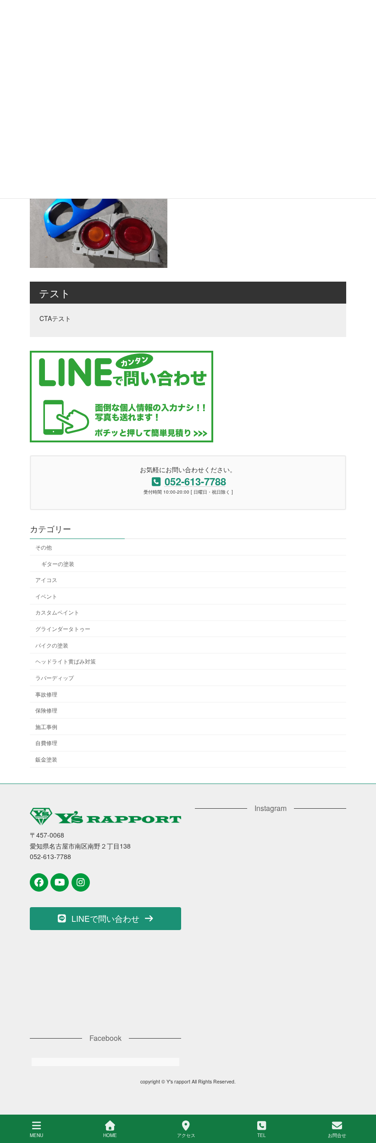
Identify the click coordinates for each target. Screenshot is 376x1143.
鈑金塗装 (46, 759)
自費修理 (46, 742)
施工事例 (46, 726)
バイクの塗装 (51, 644)
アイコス (46, 579)
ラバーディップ (54, 677)
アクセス (186, 1135)
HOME (110, 1135)
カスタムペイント (57, 612)
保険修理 (46, 710)
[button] (105, 918)
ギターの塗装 (57, 563)
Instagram (270, 808)
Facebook (105, 1038)
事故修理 (46, 693)
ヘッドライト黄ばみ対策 (65, 661)
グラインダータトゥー (62, 628)
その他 (43, 547)
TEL (261, 1135)
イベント (46, 596)
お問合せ (337, 1135)
